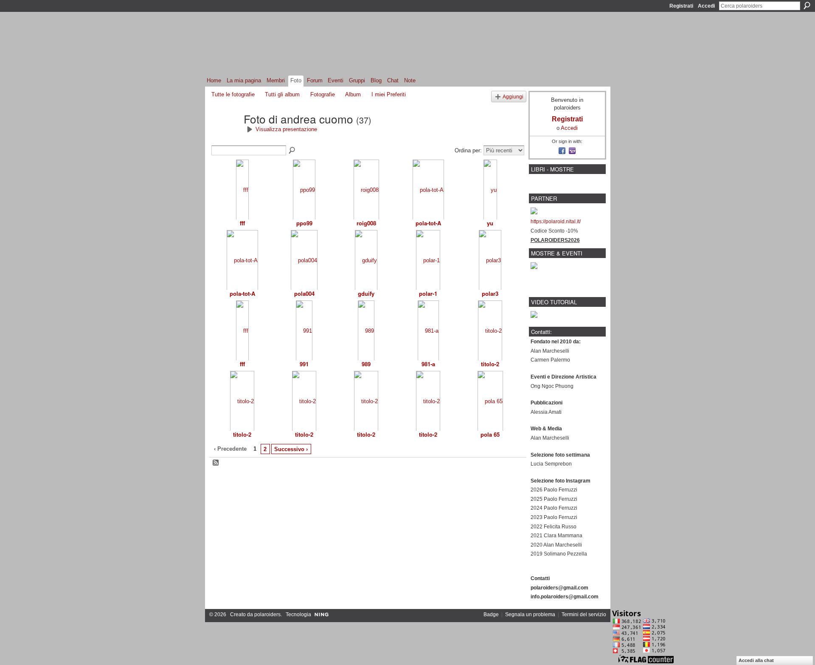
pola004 (304, 293)
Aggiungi (513, 96)
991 (304, 364)
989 (366, 364)
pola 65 (490, 434)
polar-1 (428, 293)
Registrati (681, 6)
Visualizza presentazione (286, 129)
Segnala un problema (530, 614)
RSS (216, 463)
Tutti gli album (282, 94)
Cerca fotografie (292, 150)
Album (353, 94)
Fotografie (322, 94)
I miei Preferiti (388, 94)
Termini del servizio (584, 614)
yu (490, 223)
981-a (428, 364)
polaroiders (267, 614)
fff (242, 223)
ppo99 (304, 223)
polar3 (490, 293)
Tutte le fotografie (233, 94)
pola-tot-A (428, 223)
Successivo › (291, 449)
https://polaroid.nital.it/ (556, 221)
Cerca (807, 5)
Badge (491, 614)
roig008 (366, 223)
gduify (366, 293)
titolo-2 (490, 364)
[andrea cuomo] (225, 133)
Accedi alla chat (756, 660)
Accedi (706, 6)
